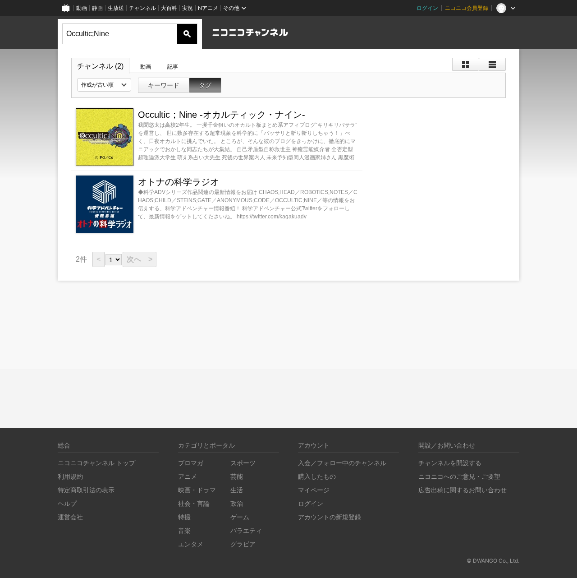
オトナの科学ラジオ (178, 182)
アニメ (187, 476)
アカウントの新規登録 (329, 517)
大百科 (169, 8)
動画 (81, 8)
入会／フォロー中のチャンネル (342, 463)
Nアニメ (208, 8)
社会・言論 (194, 503)
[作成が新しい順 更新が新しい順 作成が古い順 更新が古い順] (104, 85)
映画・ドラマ (197, 490)
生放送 (116, 8)
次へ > (139, 259)
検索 (187, 34)
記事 (172, 67)
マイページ (314, 490)
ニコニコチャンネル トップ (96, 463)
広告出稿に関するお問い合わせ (462, 490)
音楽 (184, 530)
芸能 (236, 476)
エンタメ (190, 544)
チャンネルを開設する (449, 463)
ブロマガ (190, 463)
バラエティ (246, 530)
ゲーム (239, 517)
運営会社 (70, 517)
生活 (236, 490)
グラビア (243, 544)
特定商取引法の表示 (86, 490)
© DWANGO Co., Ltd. (493, 560)
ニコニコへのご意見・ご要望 (459, 476)
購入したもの (317, 476)
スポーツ (243, 463)
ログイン (427, 8)
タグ (205, 85)
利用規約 (70, 476)
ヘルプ (67, 503)
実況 (187, 8)
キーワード (163, 85)
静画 (97, 8)
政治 (236, 503)
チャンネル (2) (100, 66)
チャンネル (142, 8)
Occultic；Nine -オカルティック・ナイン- (221, 115)
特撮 (184, 517)
